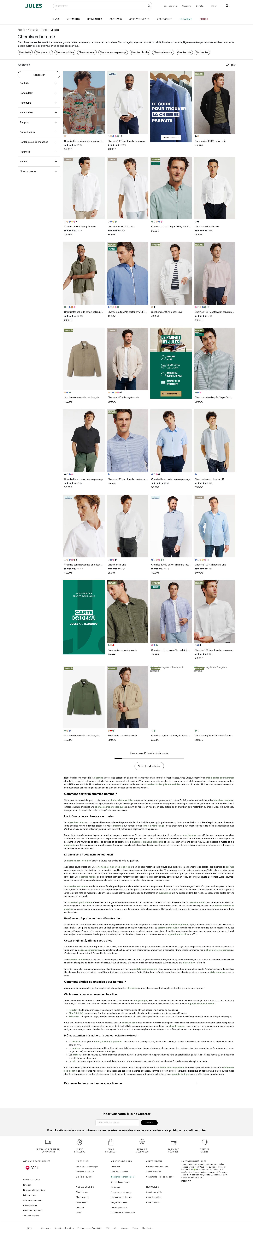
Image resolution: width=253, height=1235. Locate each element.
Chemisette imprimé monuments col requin (86, 141)
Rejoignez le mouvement (122, 1177)
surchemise (189, 835)
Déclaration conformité (121, 1197)
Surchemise (202, 52)
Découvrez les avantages (87, 1167)
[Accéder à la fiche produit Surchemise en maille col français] (84, 359)
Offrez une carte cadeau (157, 1167)
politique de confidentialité (187, 1130)
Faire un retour (29, 1195)
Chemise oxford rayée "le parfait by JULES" (218, 397)
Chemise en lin (43, 52)
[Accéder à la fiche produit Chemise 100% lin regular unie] (84, 188)
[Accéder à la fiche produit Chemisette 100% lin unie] (127, 188)
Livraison (27, 1185)
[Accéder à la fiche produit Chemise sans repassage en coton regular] (84, 526)
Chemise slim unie (117, 564)
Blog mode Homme (119, 1172)
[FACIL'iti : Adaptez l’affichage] (31, 1167)
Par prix (24, 122)
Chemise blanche (140, 52)
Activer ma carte (153, 1172)
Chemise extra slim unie (207, 226)
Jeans (79, 1213)
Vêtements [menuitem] (73, 19)
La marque (115, 1187)
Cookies (125, 1228)
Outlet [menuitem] (204, 19)
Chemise (80, 1207)
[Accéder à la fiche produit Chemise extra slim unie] (215, 188)
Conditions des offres (64, 1228)
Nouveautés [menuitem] (94, 19)
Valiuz (135, 1228)
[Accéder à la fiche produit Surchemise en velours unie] (127, 611)
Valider (149, 1122)
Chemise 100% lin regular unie (80, 226)
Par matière (26, 112)
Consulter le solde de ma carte (159, 1177)
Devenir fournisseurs (120, 1182)
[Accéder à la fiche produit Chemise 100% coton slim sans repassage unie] (127, 102)
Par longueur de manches (34, 141)
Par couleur (26, 92)
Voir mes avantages (85, 1172)
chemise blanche (142, 842)
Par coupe (25, 102)
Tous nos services (31, 1216)
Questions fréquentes (33, 1211)
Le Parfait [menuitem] (186, 19)
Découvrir (186, 1181)
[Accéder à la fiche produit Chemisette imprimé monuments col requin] (84, 102)
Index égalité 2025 (119, 1208)
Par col (24, 161)
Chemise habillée (65, 52)
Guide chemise (153, 1202)
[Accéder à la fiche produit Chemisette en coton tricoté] (215, 440)
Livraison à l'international (34, 1190)
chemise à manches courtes (113, 867)
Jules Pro (115, 1167)
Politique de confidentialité (90, 1228)
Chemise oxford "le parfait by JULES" (171, 226)
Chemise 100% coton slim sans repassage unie (132, 141)
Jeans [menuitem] (55, 19)
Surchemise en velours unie (122, 650)
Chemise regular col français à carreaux (172, 735)
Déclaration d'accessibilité (123, 1213)
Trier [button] (233, 65)
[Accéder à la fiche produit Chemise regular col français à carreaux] (171, 697)
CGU (115, 1228)
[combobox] (102, 6)
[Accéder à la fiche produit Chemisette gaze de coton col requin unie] (84, 273)
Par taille (24, 83)
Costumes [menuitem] (116, 19)
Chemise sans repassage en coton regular (86, 564)
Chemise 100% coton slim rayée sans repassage (133, 479)
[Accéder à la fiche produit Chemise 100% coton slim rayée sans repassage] (127, 440)
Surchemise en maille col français (81, 397)
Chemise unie (184, 52)
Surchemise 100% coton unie (210, 141)
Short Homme (82, 1192)
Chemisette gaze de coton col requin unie (86, 311)
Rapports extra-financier (121, 1192)
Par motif (25, 151)
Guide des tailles (153, 1197)
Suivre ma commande (32, 1200)
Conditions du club (84, 1177)
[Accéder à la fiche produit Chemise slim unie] (127, 526)
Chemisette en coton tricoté (209, 479)
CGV (108, 1228)
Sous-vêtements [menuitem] (139, 19)
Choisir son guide (154, 1192)
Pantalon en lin (82, 1202)
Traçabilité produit (119, 1202)
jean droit (69, 927)
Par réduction (27, 132)
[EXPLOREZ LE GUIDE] (171, 106)
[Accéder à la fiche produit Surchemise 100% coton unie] (215, 102)
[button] (101, 75)
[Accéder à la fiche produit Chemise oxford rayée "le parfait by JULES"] (215, 359)
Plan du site (147, 1228)
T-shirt (138, 835)
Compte (199, 6)
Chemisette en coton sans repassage (83, 479)
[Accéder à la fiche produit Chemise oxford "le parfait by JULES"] (171, 188)
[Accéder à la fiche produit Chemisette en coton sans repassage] (84, 440)
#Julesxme (46, 1228)
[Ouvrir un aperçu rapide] (101, 74)
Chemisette (25, 52)
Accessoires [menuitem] (164, 19)
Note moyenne (28, 171)
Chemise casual (87, 52)
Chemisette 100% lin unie (121, 226)
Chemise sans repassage (113, 52)
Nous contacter (30, 1205)
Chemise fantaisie (163, 52)
